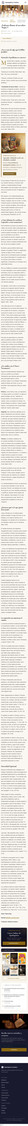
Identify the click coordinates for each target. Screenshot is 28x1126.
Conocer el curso (9, 173)
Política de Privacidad (17, 1120)
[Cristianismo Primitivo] (14, 958)
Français (3, 1113)
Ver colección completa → (14, 978)
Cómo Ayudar (4, 1092)
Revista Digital (5, 1082)
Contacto (3, 1100)
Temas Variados (13, 21)
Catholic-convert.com (12, 918)
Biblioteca (4, 21)
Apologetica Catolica (10, 1067)
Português (4, 1108)
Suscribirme (14, 1049)
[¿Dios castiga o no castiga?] (14, 970)
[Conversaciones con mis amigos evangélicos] (22, 958)
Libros (3, 1085)
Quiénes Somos (5, 1095)
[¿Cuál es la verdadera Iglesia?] (22, 970)
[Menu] (25, 2)
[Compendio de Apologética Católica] (6, 958)
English (3, 1110)
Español (3, 1105)
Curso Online (4, 1097)
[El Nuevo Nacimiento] (6, 970)
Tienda (3, 1087)
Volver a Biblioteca (7, 38)
